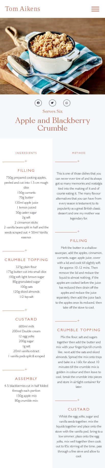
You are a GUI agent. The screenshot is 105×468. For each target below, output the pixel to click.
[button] (38, 103)
